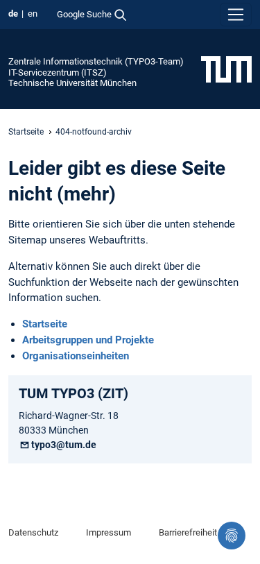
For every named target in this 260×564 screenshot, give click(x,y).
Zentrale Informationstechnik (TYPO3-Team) (96, 61)
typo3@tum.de (63, 444)
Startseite (26, 132)
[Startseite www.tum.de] (226, 68)
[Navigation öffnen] (236, 14)
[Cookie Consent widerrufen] (231, 535)
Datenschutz (33, 532)
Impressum (108, 532)
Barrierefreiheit (188, 532)
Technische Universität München (72, 83)
